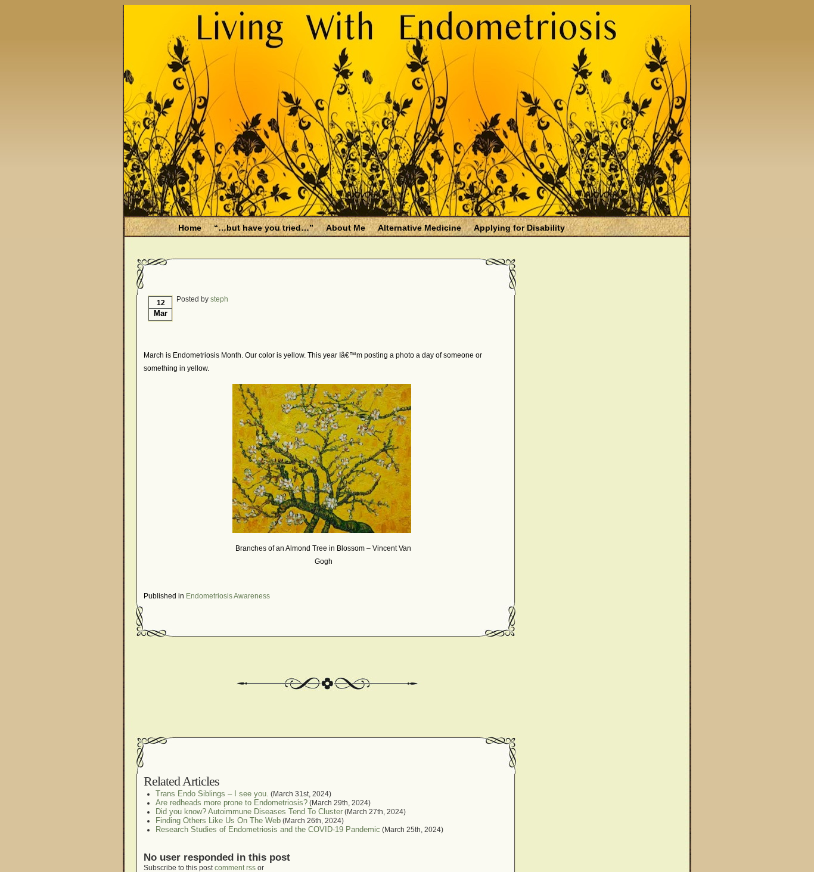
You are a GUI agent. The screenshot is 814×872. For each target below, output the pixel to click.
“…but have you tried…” (263, 227)
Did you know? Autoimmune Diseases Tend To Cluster (249, 811)
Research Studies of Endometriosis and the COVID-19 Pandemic (268, 829)
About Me (345, 227)
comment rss (235, 868)
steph (219, 299)
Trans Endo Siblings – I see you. (212, 793)
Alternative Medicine (419, 227)
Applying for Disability (519, 227)
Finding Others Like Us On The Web (218, 820)
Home (189, 227)
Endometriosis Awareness (228, 596)
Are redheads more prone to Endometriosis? (231, 802)
